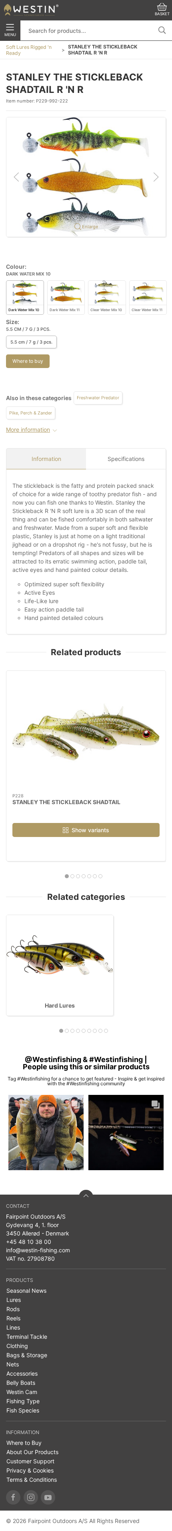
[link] (46, 1132)
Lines (13, 1327)
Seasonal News (26, 1290)
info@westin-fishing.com (38, 1250)
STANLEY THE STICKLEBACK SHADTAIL (66, 802)
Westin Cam (21, 1391)
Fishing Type (23, 1401)
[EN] (31, 10)
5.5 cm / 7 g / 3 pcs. (31, 342)
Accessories (22, 1373)
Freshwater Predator (98, 397)
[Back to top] (86, 1197)
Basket (162, 14)
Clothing (17, 1345)
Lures (13, 1299)
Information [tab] (46, 458)
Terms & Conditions (31, 1479)
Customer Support (30, 1461)
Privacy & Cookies (30, 1470)
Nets (12, 1364)
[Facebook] (13, 1497)
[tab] (67, 876)
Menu (10, 34)
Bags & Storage (26, 1355)
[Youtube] (48, 1497)
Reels (13, 1318)
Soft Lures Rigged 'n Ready (29, 50)
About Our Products (32, 1452)
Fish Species (22, 1410)
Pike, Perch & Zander (30, 413)
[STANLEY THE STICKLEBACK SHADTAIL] (86, 732)
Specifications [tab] (126, 458)
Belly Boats (20, 1382)
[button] (86, 176)
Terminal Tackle (26, 1336)
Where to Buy (24, 1442)
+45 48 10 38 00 (28, 1241)
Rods (13, 1309)
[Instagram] (31, 1497)
